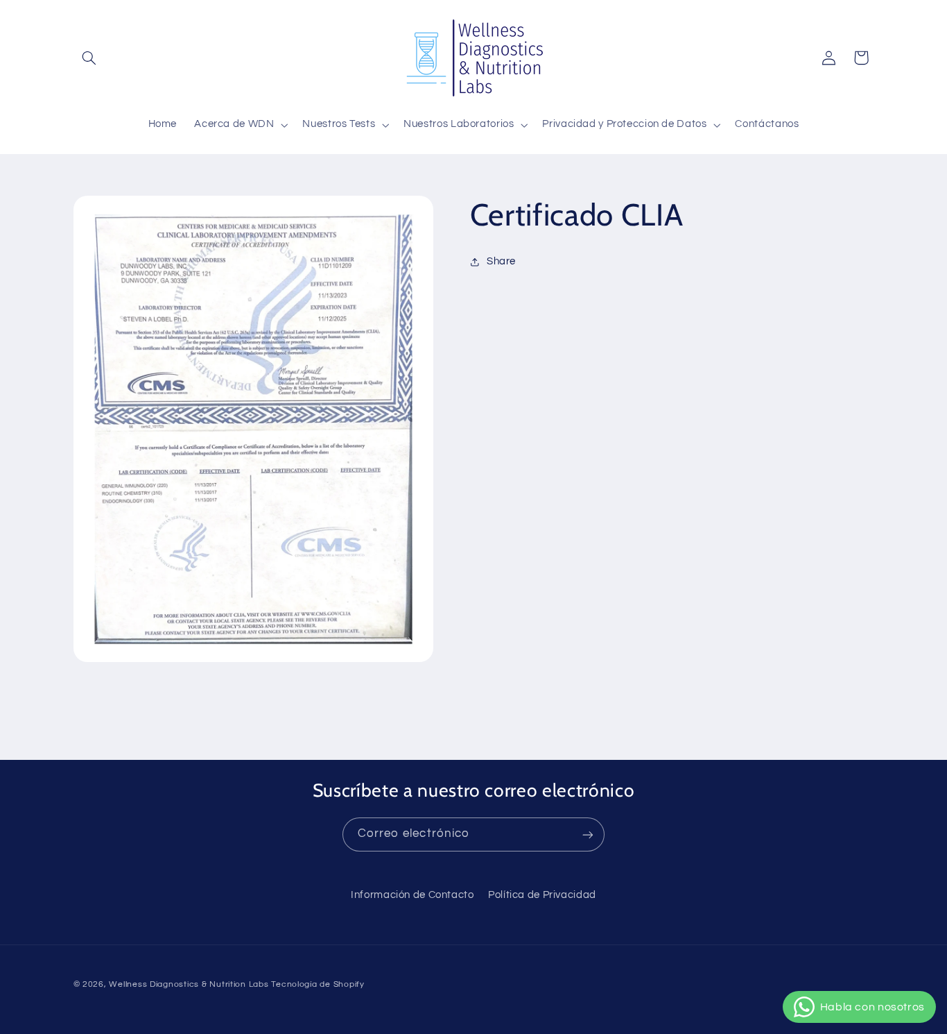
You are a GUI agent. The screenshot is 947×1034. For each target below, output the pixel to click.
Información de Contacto (412, 895)
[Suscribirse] (588, 834)
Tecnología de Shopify (317, 984)
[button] (89, 58)
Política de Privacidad (542, 895)
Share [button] (501, 261)
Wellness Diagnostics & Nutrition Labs (188, 984)
